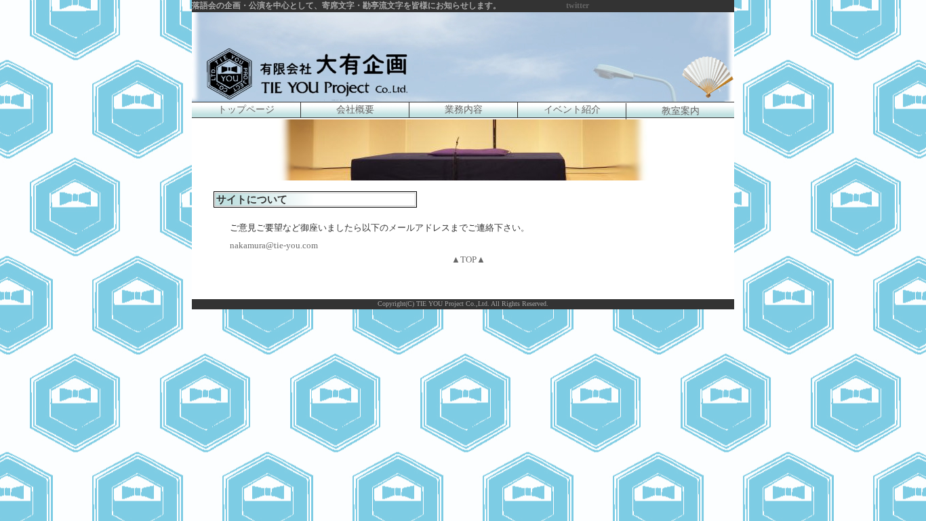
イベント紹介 (572, 109)
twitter (577, 5)
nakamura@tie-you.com (274, 245)
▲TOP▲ (468, 260)
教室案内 (681, 111)
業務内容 (464, 109)
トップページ (246, 109)
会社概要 (355, 109)
